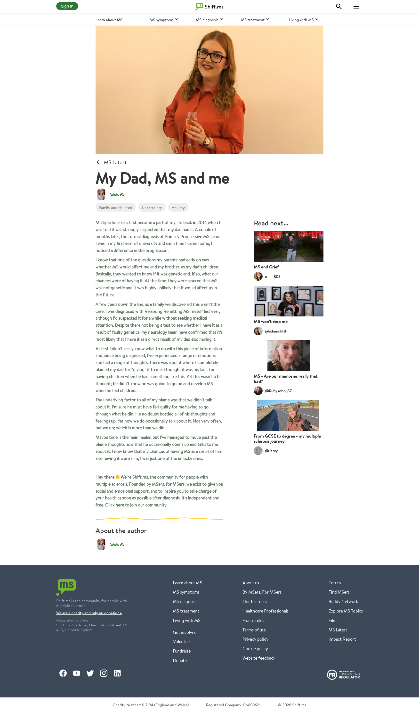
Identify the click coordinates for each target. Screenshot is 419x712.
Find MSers (339, 592)
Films (333, 620)
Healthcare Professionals (265, 611)
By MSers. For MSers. (262, 592)
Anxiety (178, 207)
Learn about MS (109, 19)
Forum (335, 583)
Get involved (185, 632)
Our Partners (254, 601)
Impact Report (342, 639)
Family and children (115, 207)
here (120, 505)
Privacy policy (255, 639)
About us (250, 583)
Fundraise (182, 651)
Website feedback (258, 658)
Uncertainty (152, 207)
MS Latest (338, 630)
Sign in (67, 6)
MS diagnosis (185, 601)
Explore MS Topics (346, 611)
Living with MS (187, 620)
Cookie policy (255, 648)
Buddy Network (343, 601)
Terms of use (254, 630)
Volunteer (182, 641)
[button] (356, 6)
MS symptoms (186, 592)
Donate (180, 660)
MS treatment (186, 611)
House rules (253, 620)
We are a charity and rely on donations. (89, 612)
